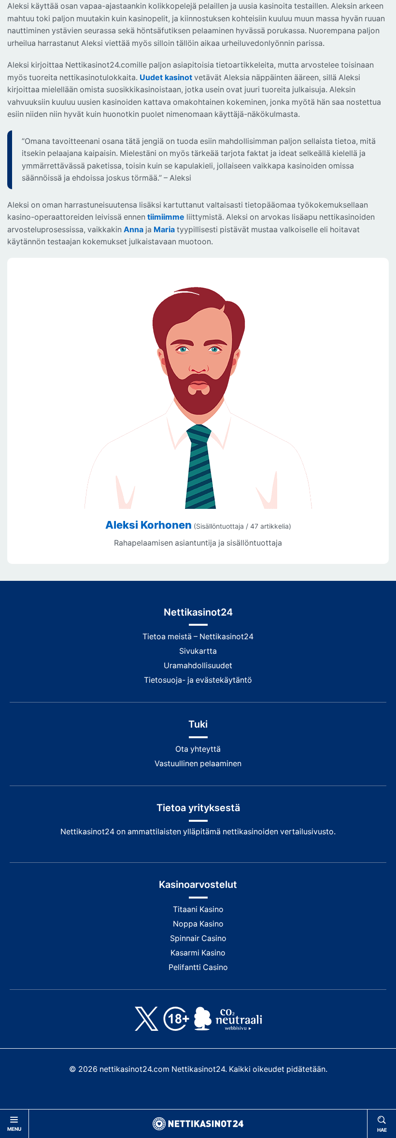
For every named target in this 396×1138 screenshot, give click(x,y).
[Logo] (198, 1124)
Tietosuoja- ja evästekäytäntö (198, 680)
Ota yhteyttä (198, 749)
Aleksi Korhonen (148, 525)
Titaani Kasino (198, 909)
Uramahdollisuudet (198, 665)
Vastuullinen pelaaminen (198, 763)
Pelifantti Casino (198, 967)
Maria (164, 229)
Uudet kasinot (166, 77)
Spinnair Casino (198, 938)
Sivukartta (198, 651)
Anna (133, 229)
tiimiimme (165, 217)
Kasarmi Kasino (198, 952)
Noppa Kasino (198, 923)
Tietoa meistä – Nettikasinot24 (198, 636)
